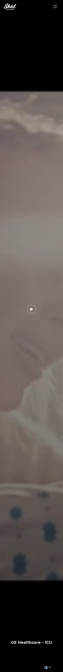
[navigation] (49, 667)
